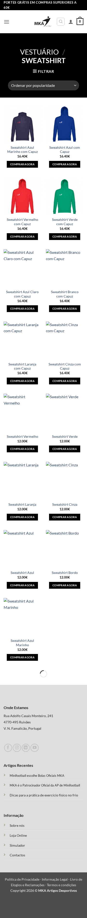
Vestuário (39, 52)
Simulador (17, 845)
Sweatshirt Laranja (22, 504)
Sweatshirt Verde (65, 436)
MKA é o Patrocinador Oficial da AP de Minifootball (45, 785)
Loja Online (18, 835)
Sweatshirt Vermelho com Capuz (22, 222)
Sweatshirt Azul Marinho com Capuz (22, 150)
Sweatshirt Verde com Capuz (65, 222)
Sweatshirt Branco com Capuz (65, 294)
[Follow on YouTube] (34, 748)
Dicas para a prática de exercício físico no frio (44, 795)
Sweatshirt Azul (22, 573)
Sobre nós (17, 825)
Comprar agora (22, 164)
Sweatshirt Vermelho (22, 436)
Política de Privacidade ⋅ (23, 879)
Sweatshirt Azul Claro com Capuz (22, 294)
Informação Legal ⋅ (56, 879)
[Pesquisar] (61, 21)
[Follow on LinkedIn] (26, 748)
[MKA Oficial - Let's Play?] (43, 21)
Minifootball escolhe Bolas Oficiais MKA (37, 775)
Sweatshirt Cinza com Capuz (65, 366)
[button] (6, 22)
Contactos (17, 855)
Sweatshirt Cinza (64, 504)
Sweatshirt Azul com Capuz (64, 150)
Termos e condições (61, 885)
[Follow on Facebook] (8, 748)
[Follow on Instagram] (17, 748)
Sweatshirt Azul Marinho (22, 643)
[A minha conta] (70, 21)
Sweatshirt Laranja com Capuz (22, 366)
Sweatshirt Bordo (65, 573)
